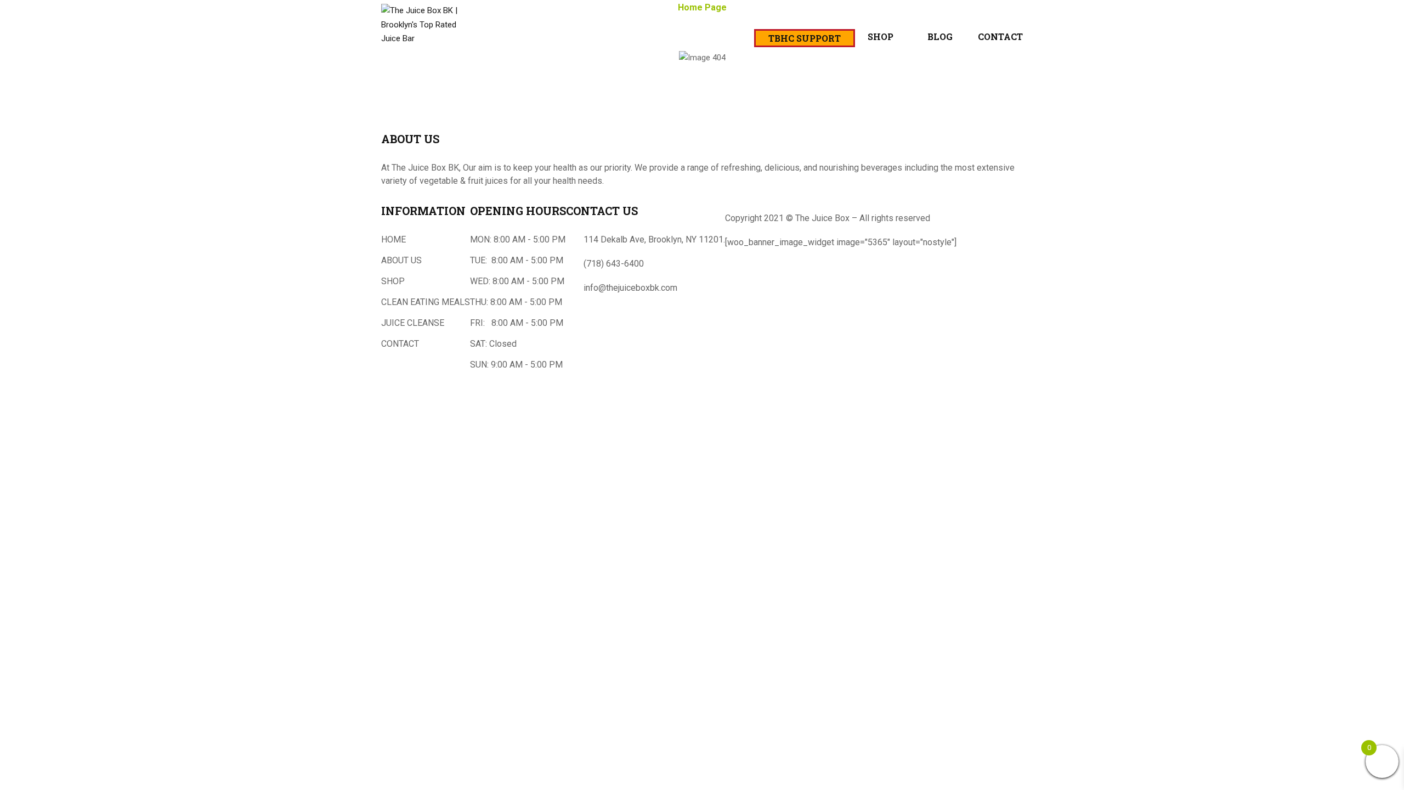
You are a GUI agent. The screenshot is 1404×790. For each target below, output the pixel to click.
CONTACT (400, 343)
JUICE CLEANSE (412, 323)
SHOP (393, 281)
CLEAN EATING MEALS (425, 302)
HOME (393, 239)
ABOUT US (401, 260)
